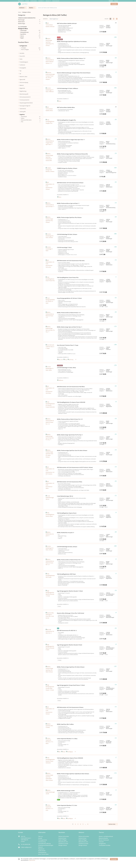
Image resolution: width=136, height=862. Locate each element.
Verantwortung (42, 841)
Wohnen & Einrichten (64, 836)
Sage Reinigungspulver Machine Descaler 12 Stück (70, 591)
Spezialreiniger (109, 302)
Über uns (40, 836)
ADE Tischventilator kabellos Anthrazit (67, 23)
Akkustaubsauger (110, 617)
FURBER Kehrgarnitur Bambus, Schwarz (67, 168)
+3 (75, 359)
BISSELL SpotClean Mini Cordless (65, 724)
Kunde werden (34, 0)
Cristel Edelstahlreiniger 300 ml (65, 496)
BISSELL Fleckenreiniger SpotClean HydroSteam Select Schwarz (73, 773)
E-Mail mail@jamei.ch (26, 847)
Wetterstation (109, 187)
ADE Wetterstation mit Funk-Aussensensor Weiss (69, 481)
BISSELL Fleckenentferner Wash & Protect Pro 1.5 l (70, 419)
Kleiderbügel (109, 92)
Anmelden (114, 4)
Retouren (40, 847)
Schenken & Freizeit (63, 843)
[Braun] (63, 751)
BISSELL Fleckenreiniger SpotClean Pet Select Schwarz (70, 667)
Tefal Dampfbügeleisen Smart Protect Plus (67, 277)
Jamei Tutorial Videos (43, 854)
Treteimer (108, 349)
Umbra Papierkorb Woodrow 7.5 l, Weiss (67, 738)
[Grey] (65, 359)
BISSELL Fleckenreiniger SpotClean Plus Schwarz (69, 217)
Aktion (22, 118)
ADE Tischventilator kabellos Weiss (66, 107)
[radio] (110, 19)
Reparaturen (41, 849)
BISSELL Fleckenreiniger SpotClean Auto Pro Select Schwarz (72, 450)
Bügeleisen (108, 124)
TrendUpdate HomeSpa (104, 845)
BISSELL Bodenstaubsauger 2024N (66, 790)
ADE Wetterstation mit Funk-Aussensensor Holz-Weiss (71, 386)
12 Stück (59, 660)
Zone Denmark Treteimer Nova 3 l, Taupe (67, 345)
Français (116, 0)
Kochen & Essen (62, 838)
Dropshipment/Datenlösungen (45, 845)
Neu (22, 121)
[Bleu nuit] (60, 359)
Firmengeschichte (42, 840)
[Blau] (59, 751)
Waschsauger (109, 45)
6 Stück (59, 606)
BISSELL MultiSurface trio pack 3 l (65, 532)
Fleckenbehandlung (110, 143)
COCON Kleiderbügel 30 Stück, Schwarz (67, 234)
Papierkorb (108, 743)
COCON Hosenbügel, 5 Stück (64, 247)
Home (19, 12)
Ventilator (108, 27)
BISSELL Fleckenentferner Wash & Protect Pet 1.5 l (70, 559)
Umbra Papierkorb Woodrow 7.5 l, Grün (67, 805)
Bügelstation (109, 406)
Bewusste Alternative (26, 120)
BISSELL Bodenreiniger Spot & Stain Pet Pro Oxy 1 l (70, 434)
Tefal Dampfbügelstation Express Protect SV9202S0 (70, 758)
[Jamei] (22, 4)
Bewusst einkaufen (103, 838)
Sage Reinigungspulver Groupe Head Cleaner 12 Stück (71, 685)
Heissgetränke (102, 843)
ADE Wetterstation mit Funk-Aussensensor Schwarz (70, 182)
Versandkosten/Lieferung (44, 843)
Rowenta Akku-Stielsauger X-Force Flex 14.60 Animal (70, 613)
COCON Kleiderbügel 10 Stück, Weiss (66, 367)
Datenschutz (32, 860)
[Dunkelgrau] (69, 751)
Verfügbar (23, 48)
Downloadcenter (55, 0)
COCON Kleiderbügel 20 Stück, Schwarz (67, 546)
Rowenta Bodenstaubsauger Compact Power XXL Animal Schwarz (73, 72)
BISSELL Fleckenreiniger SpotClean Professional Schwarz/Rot (72, 153)
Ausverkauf (24, 116)
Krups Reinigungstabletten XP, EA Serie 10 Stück (69, 298)
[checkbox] (29, 30)
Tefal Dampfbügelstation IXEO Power (66, 574)
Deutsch (111, 0)
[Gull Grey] (70, 359)
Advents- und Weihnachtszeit (106, 836)
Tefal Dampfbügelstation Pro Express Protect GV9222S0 (71, 402)
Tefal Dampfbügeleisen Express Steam (66, 513)
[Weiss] (59, 101)
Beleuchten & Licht (63, 841)
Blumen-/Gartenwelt (104, 840)
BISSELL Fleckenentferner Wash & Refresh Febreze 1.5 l (71, 58)
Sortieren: (45, 18)
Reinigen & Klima (26, 12)
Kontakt (27, 0)
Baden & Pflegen (63, 840)
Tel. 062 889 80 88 (25, 844)
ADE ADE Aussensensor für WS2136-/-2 (67, 630)
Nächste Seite (112, 824)
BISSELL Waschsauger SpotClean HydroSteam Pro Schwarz (72, 41)
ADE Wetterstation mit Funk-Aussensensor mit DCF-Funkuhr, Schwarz (75, 467)
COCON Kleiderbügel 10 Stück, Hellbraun (67, 88)
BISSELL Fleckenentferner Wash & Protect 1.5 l (69, 312)
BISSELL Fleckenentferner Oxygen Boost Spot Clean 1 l (71, 139)
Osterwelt (101, 841)
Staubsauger (109, 77)
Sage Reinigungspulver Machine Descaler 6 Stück (69, 644)
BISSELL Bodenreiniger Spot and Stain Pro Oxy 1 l (69, 327)
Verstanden (114, 859)
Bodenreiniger (109, 62)
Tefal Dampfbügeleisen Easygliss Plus (66, 120)
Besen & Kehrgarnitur (111, 172)
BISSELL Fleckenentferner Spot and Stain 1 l (68, 203)
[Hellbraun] (60, 380)
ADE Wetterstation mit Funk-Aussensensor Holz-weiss (71, 260)
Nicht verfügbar (25, 49)
